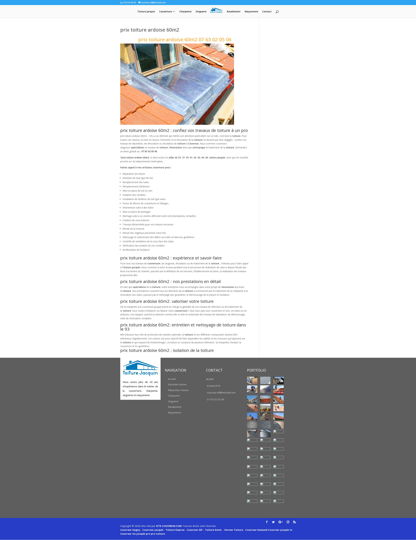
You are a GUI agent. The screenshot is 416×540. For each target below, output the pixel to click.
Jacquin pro (143, 533)
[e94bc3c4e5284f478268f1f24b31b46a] (278, 433)
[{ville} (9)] (265, 407)
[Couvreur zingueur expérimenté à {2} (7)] (252, 486)
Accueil (172, 378)
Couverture (165, 11)
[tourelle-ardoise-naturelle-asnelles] (278, 460)
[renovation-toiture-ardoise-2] (252, 451)
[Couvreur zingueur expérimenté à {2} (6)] (278, 476)
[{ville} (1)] (252, 380)
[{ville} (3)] (265, 389)
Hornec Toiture (233, 529)
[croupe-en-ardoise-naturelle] (265, 433)
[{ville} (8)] (252, 407)
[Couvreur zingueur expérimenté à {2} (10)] (252, 494)
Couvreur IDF (195, 529)
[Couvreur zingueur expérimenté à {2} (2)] (265, 468)
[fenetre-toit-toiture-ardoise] (265, 442)
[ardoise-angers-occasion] (265, 425)
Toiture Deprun (175, 529)
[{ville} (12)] (265, 416)
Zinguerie (201, 11)
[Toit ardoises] (265, 451)
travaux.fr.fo (213, 385)
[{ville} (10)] (278, 407)
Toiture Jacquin (146, 11)
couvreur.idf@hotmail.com (221, 392)
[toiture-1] (278, 451)
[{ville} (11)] (252, 416)
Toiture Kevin (213, 529)
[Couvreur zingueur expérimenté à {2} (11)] (265, 494)
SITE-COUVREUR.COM (169, 525)
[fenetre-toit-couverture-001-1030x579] (252, 442)
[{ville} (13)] (278, 416)
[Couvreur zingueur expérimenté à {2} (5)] (265, 477)
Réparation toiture (178, 390)
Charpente (185, 11)
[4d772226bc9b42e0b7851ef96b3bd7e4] (252, 425)
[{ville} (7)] (278, 399)
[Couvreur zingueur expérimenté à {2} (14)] (265, 502)
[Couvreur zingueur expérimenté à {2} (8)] (265, 485)
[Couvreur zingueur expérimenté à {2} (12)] (278, 494)
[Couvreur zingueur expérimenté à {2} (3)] (278, 468)
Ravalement (233, 11)
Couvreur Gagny (130, 529)
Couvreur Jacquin (152, 529)
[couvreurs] (252, 399)
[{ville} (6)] (265, 398)
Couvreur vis (128, 533)
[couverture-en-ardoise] (252, 433)
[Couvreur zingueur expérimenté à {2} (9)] (278, 486)
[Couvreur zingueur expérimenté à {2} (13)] (252, 503)
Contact (267, 11)
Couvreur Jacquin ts (279, 529)
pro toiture (158, 533)
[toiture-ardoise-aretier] (265, 459)
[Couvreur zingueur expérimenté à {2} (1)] (252, 469)
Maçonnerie (251, 11)
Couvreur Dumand (256, 529)
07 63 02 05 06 (215, 399)
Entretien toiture (177, 384)
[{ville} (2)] (278, 380)
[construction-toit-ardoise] (278, 425)
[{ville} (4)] (278, 389)
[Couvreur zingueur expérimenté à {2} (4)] (252, 477)
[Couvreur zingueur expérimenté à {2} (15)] (278, 503)
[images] (278, 442)
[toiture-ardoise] (252, 459)
